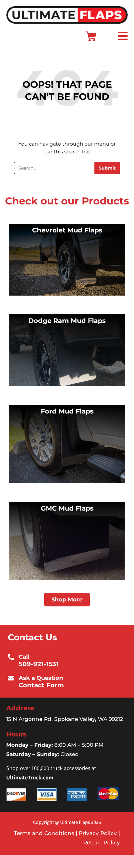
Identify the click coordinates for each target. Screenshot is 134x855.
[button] (113, 36)
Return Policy (101, 842)
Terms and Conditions (44, 833)
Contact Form (41, 685)
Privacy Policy (97, 833)
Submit (107, 168)
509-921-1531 (39, 664)
